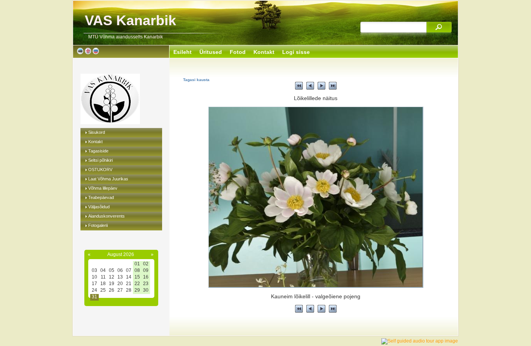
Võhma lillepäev (102, 188)
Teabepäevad (101, 197)
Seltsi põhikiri (100, 160)
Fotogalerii (98, 225)
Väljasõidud (99, 206)
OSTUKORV (100, 169)
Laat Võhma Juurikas (108, 178)
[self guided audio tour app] (419, 341)
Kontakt (95, 141)
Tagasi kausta (196, 80)
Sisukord (96, 132)
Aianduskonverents (106, 216)
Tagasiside (98, 151)
